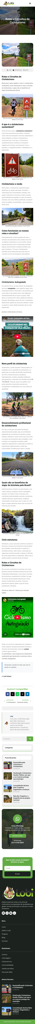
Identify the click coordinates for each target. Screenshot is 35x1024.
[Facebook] (3, 913)
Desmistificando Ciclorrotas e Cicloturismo (19, 764)
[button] (30, 3)
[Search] (30, 738)
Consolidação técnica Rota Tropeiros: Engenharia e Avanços (21, 787)
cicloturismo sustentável (24, 131)
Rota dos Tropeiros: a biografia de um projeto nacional (21, 798)
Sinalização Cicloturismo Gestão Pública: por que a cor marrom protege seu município (22, 776)
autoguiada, (12, 288)
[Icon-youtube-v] (10, 913)
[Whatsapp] (14, 913)
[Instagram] (7, 913)
